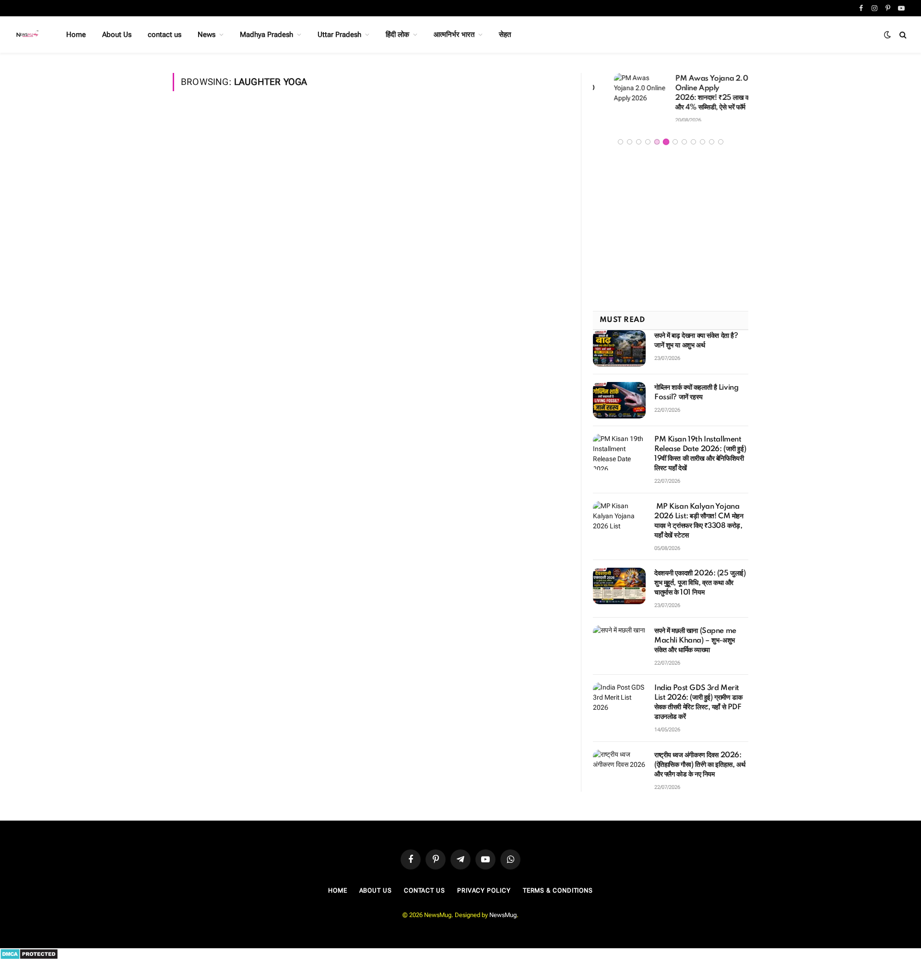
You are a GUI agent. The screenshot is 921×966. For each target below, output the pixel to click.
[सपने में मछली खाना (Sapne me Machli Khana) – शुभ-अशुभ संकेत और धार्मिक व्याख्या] (619, 646)
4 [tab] (647, 145)
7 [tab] (675, 145)
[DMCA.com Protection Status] (29, 961)
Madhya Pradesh (266, 34)
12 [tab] (720, 145)
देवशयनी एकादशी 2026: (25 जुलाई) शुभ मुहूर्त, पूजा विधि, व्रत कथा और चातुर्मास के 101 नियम (700, 585)
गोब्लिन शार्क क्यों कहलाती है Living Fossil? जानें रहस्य (696, 395)
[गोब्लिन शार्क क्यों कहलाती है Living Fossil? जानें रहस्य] (619, 403)
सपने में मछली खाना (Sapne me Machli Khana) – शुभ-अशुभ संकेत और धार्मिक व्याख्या (695, 643)
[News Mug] (27, 34)
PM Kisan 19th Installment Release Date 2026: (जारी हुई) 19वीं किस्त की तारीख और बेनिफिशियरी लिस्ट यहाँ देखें (700, 457)
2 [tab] (629, 145)
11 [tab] (711, 145)
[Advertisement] (670, 233)
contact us (164, 34)
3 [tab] (638, 145)
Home (76, 34)
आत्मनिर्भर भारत (454, 34)
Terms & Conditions (558, 893)
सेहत (505, 34)
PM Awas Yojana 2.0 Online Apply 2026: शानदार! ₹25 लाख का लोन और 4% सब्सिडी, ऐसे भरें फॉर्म (697, 93)
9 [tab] (693, 145)
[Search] (902, 35)
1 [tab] (620, 145)
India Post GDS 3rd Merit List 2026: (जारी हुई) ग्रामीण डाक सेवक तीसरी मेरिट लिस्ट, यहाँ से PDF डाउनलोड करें (698, 706)
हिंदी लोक (397, 34)
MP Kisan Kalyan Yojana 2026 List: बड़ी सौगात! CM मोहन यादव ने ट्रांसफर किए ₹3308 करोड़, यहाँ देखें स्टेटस (699, 524)
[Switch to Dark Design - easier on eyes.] (887, 34)
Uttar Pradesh (339, 34)
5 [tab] (656, 145)
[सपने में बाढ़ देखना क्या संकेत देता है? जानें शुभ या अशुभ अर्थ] (619, 351)
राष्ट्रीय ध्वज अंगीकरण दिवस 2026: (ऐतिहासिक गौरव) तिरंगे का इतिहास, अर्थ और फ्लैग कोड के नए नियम (699, 767)
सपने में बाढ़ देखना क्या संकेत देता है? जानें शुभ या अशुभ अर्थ (696, 343)
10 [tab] (702, 145)
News (206, 34)
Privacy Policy (484, 893)
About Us (116, 34)
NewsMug (503, 917)
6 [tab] (666, 145)
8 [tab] (684, 145)
